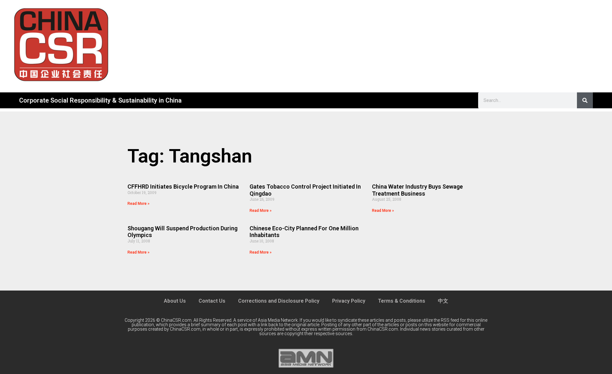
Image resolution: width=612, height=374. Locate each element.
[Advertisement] (367, 44)
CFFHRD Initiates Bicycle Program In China (183, 186)
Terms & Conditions (401, 301)
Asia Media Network (278, 320)
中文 (443, 301)
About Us (175, 301)
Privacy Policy (348, 301)
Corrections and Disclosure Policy (278, 301)
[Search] (585, 100)
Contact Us (212, 301)
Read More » (138, 203)
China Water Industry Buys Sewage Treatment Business (417, 190)
